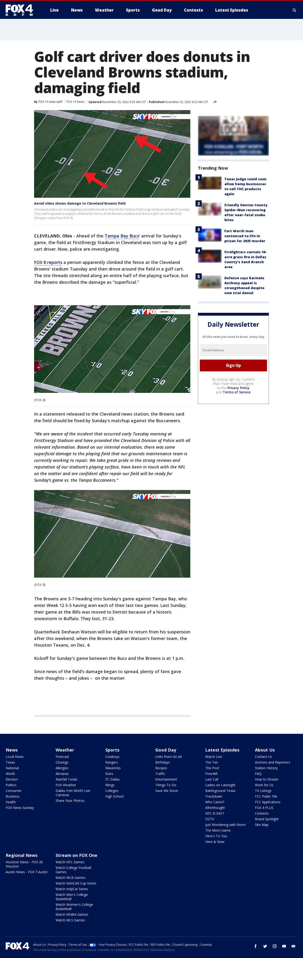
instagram (274, 946)
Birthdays (162, 762)
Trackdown (213, 796)
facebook (255, 946)
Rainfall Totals (66, 779)
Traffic (160, 773)
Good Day (165, 750)
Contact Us (263, 756)
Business (12, 796)
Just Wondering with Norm (225, 824)
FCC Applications (268, 802)
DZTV (209, 819)
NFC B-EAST (214, 813)
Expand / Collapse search (294, 10)
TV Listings (263, 790)
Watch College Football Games (73, 869)
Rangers (111, 762)
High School (114, 796)
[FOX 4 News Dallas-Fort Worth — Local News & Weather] (21, 10)
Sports (112, 750)
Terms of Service (236, 392)
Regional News (21, 855)
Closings (62, 762)
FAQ (258, 773)
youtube (284, 946)
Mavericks (113, 768)
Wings (110, 785)
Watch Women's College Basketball (74, 906)
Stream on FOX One (76, 855)
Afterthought (215, 807)
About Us (265, 750)
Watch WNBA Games (72, 914)
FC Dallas (112, 779)
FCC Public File (266, 796)
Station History (266, 768)
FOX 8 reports (48, 262)
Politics (11, 785)
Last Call (211, 779)
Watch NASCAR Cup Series (76, 883)
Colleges (111, 790)
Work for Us (264, 785)
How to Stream (266, 779)
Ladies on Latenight (220, 785)
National (12, 768)
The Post (212, 768)
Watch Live (213, 756)
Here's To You (216, 836)
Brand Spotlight (267, 819)
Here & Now (214, 841)
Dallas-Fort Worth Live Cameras (73, 792)
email (293, 946)
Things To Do (165, 785)
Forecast (62, 756)
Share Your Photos (70, 800)
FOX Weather (66, 785)
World (10, 773)
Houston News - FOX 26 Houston (24, 864)
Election (12, 779)
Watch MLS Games (70, 920)
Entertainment (166, 779)
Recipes (161, 768)
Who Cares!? (214, 802)
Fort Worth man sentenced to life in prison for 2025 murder (244, 236)
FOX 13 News (75, 102)
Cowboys (112, 756)
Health (11, 802)
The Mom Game (218, 830)
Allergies (62, 768)
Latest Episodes (222, 750)
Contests (262, 813)
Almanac (62, 773)
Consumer (14, 790)
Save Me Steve (166, 790)
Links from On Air (168, 756)
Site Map (261, 824)
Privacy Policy (238, 388)
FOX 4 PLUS (264, 807)
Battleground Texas (220, 790)
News (12, 750)
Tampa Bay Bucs (122, 236)
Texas (10, 762)
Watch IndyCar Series (72, 889)
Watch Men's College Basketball (72, 896)
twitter (265, 946)
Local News (15, 756)
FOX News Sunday (20, 807)
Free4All (211, 773)
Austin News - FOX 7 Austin (27, 872)
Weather (65, 750)
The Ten (211, 762)
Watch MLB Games (70, 877)
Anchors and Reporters (272, 762)
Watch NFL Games (70, 862)
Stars (109, 773)
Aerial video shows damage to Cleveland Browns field (79, 203)
